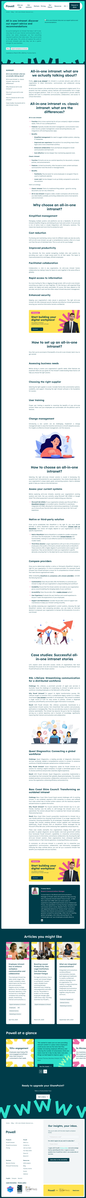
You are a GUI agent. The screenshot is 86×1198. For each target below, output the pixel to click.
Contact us (26, 1145)
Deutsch (20, 1178)
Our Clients (50, 6)
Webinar (25, 1174)
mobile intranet (62, 592)
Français (14, 1178)
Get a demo (42, 1097)
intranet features (66, 536)
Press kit (25, 1153)
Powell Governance (11, 1145)
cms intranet (41, 697)
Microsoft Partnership (12, 1166)
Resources (58, 6)
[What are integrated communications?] (68, 951)
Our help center (27, 1150)
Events (25, 1171)
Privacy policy (22, 1183)
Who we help (20, 6)
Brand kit (25, 1156)
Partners (36, 6)
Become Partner (10, 1163)
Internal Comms (13, 1011)
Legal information (11, 1183)
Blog (12, 12)
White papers (27, 1163)
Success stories (27, 1168)
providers (57, 576)
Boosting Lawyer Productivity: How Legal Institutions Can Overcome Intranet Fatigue (41, 969)
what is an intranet (40, 81)
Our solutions (29, 6)
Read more (76, 1190)
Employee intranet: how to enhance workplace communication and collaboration (17, 969)
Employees (12, 1007)
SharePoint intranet (38, 504)
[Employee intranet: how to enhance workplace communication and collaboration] (17, 951)
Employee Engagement (66, 999)
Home (7, 12)
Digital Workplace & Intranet (19, 48)
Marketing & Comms (15, 1014)
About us (25, 1142)
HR (18, 1007)
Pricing (43, 6)
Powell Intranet (10, 1142)
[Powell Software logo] (9, 5)
